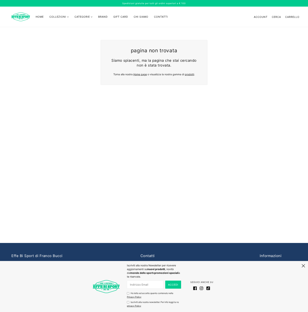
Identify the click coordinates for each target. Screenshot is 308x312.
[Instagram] (201, 288)
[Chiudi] (303, 265)
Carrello (292, 16)
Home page (140, 74)
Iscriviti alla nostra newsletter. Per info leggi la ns (153, 304)
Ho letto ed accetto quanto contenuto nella (150, 295)
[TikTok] (207, 288)
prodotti (189, 74)
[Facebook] (195, 288)
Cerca (276, 16)
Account (261, 16)
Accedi (173, 284)
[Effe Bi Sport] (20, 16)
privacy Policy (134, 306)
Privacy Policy (134, 297)
